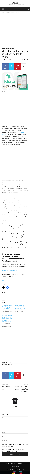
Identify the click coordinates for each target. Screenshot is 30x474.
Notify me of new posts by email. (11, 451)
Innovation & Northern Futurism (12, 12)
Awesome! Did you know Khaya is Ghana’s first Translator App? (20, 307)
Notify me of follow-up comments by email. (13, 449)
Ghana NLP (22, 132)
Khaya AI (24, 362)
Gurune (19, 362)
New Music (13, 463)
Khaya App (4, 364)
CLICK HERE (5, 280)
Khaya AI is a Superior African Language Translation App (7, 307)
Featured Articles (15, 466)
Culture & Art (19, 463)
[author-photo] (15, 404)
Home (3, 12)
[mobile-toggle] (2, 9)
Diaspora (22, 465)
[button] (28, 9)
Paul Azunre (10, 364)
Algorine (4, 134)
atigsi (4, 59)
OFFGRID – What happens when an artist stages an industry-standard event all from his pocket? (21, 389)
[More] (23, 66)
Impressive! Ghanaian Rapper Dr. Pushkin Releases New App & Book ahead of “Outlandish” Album (7, 318)
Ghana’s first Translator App (9, 270)
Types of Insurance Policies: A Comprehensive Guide (8, 388)
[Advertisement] (15, 32)
